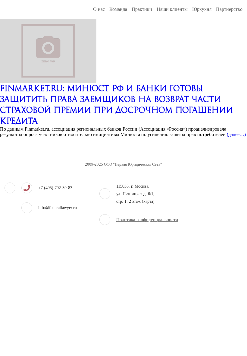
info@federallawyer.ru (57, 207)
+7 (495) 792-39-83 (55, 188)
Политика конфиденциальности (147, 219)
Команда (118, 9)
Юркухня (201, 9)
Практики (142, 9)
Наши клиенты (172, 9)
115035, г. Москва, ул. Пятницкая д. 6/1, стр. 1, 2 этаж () (135, 194)
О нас (99, 9)
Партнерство (229, 9)
